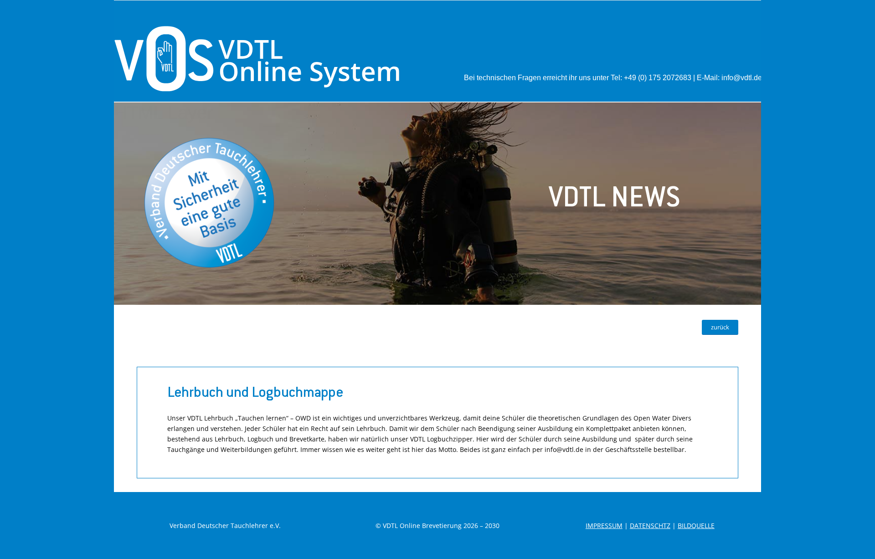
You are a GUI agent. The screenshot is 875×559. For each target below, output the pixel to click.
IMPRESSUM (604, 525)
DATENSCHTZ (650, 525)
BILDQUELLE (696, 525)
